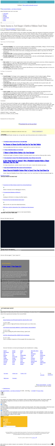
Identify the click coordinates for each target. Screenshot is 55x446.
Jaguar (21, 350)
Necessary (4, 404)
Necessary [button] (3, 403)
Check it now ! (32, 1)
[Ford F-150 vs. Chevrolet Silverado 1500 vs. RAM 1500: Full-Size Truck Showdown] (3, 332)
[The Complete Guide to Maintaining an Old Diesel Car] (3, 195)
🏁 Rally (5, 16)
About (4, 20)
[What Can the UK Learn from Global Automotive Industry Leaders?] (3, 202)
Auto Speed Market (10, 29)
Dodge (13, 350)
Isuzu (13, 362)
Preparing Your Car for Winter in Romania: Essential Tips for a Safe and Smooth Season (17, 184)
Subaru (41, 356)
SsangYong (42, 355)
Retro (4, 19)
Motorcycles (6, 17)
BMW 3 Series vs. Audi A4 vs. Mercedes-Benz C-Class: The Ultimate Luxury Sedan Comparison (18, 207)
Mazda (21, 364)
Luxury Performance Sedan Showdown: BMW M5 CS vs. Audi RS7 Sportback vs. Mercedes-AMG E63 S (19, 327)
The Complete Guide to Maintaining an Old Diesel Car (11, 192)
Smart (41, 353)
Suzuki (41, 358)
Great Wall (14, 356)
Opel (32, 356)
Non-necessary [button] (4, 409)
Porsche (33, 359)
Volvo (41, 364)
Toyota (41, 361)
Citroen (5, 362)
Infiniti (13, 361)
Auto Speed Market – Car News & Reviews (10, 390)
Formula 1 (14, 378)
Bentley (5, 355)
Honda (13, 358)
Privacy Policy (40, 390)
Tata (41, 359)
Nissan (32, 355)
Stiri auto (42, 375)
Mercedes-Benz (34, 350)
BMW (4, 356)
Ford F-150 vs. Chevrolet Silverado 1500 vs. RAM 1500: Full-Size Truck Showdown (16, 335)
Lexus (21, 359)
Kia (21, 353)
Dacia (4, 364)
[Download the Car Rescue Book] (27, 124)
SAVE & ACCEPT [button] (5, 415)
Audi (4, 353)
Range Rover (34, 361)
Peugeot (33, 358)
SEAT (41, 350)
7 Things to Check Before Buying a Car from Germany (18, 152)
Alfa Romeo (6, 352)
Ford (13, 355)
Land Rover (23, 358)
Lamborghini (23, 355)
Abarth (5, 350)
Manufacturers (6, 388)
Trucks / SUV (23, 373)
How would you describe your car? (30, 5)
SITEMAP (33, 390)
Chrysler (5, 361)
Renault (32, 362)
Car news (6, 373)
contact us (34, 437)
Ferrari (13, 352)
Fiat (13, 353)
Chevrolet (5, 359)
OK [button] (52, 444)
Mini (32, 352)
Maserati (22, 362)
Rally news (6, 378)
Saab (32, 364)
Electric (5, 15)
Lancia (21, 356)
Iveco (13, 364)
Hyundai (14, 359)
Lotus (21, 361)
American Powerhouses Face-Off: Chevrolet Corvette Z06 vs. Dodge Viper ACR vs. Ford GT (17, 319)
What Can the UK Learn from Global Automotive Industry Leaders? (13, 199)
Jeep (21, 352)
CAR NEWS (5, 13)
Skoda (41, 352)
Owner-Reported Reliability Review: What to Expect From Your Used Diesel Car (26, 170)
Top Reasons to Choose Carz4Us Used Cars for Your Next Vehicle (22, 144)
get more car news (5, 175)
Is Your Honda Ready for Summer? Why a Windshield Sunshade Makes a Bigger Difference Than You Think (26, 161)
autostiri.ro (50, 374)
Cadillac (5, 358)
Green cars (15, 373)
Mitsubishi (33, 353)
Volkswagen (43, 362)
